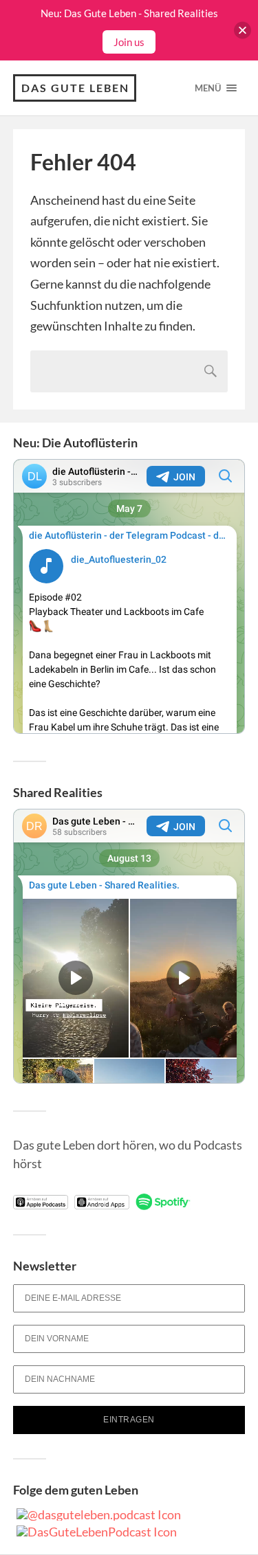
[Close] (242, 30)
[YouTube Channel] (97, 1531)
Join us (129, 42)
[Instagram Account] (99, 1514)
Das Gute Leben (75, 87)
